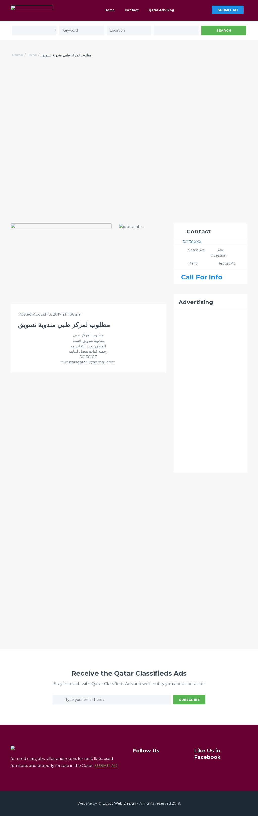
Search (223, 30)
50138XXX (192, 241)
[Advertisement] (129, 105)
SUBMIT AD (228, 10)
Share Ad (196, 250)
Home (110, 10)
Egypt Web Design (119, 803)
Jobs (32, 55)
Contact (132, 10)
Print (192, 263)
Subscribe (189, 700)
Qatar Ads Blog (161, 10)
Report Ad (226, 263)
